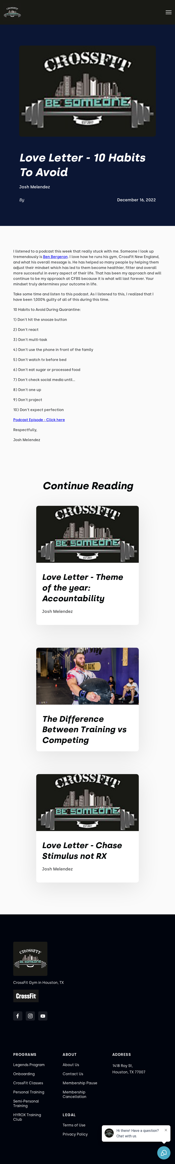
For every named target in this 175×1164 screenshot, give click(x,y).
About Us (71, 1065)
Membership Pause (80, 1083)
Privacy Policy (75, 1134)
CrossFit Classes (28, 1083)
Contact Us (73, 1074)
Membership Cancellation (74, 1094)
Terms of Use (74, 1125)
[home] (12, 12)
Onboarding (24, 1074)
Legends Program (29, 1065)
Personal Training (28, 1092)
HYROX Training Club (27, 1117)
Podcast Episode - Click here (39, 420)
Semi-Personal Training (26, 1103)
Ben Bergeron (55, 257)
